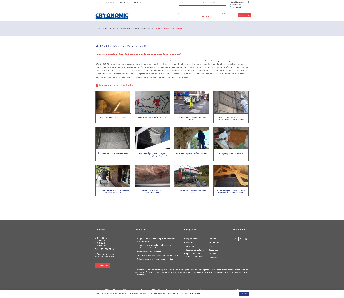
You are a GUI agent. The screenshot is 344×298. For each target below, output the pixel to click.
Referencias (227, 14)
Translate (239, 7)
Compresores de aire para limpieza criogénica (157, 255)
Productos (157, 14)
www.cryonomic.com (105, 257)
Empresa (144, 14)
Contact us (103, 265)
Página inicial (192, 239)
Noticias (137, 2)
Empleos (124, 2)
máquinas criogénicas (225, 61)
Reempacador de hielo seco (149, 252)
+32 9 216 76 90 (107, 249)
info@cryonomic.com (104, 254)
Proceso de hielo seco (177, 14)
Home (112, 28)
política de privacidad (191, 293)
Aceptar (244, 294)
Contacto (244, 15)
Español (212, 3)
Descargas (109, 2)
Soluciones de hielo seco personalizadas (155, 259)
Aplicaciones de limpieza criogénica (205, 15)
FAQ (97, 2)
